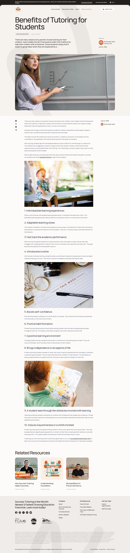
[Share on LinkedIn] (16, 127)
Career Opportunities (106, 505)
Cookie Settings (94, 549)
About (60, 504)
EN (112, 2)
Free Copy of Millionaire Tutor (87, 511)
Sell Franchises (106, 509)
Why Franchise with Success (65, 508)
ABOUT (78, 9)
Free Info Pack (84, 504)
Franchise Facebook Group (88, 515)
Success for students (101, 2)
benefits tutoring (45, 157)
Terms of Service (111, 549)
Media (61, 518)
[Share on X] (16, 124)
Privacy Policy (102, 549)
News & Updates (86, 9)
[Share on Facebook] (16, 121)
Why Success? (55, 9)
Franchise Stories (68, 9)
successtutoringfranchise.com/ (80, 438)
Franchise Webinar (86, 507)
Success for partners (86, 2)
